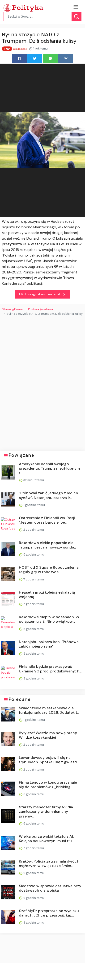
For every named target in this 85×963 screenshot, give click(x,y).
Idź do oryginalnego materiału (40, 294)
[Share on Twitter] (34, 58)
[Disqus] (42, 381)
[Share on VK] (65, 58)
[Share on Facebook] (19, 58)
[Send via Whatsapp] (50, 58)
